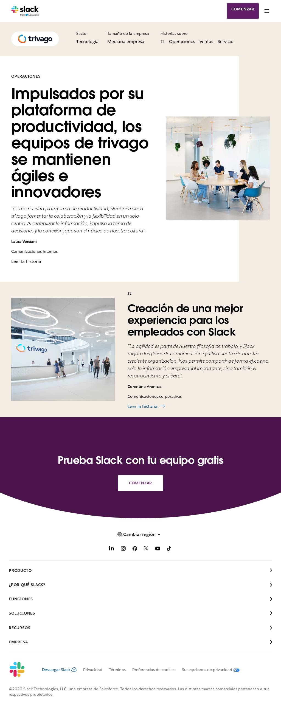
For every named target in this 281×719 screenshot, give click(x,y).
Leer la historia (26, 261)
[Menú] (266, 11)
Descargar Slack (56, 669)
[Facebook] (134, 549)
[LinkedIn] (111, 549)
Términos (117, 669)
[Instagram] (123, 549)
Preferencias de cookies (153, 669)
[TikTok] (169, 549)
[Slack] (25, 11)
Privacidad (92, 669)
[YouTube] (157, 549)
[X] (146, 549)
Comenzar (242, 9)
